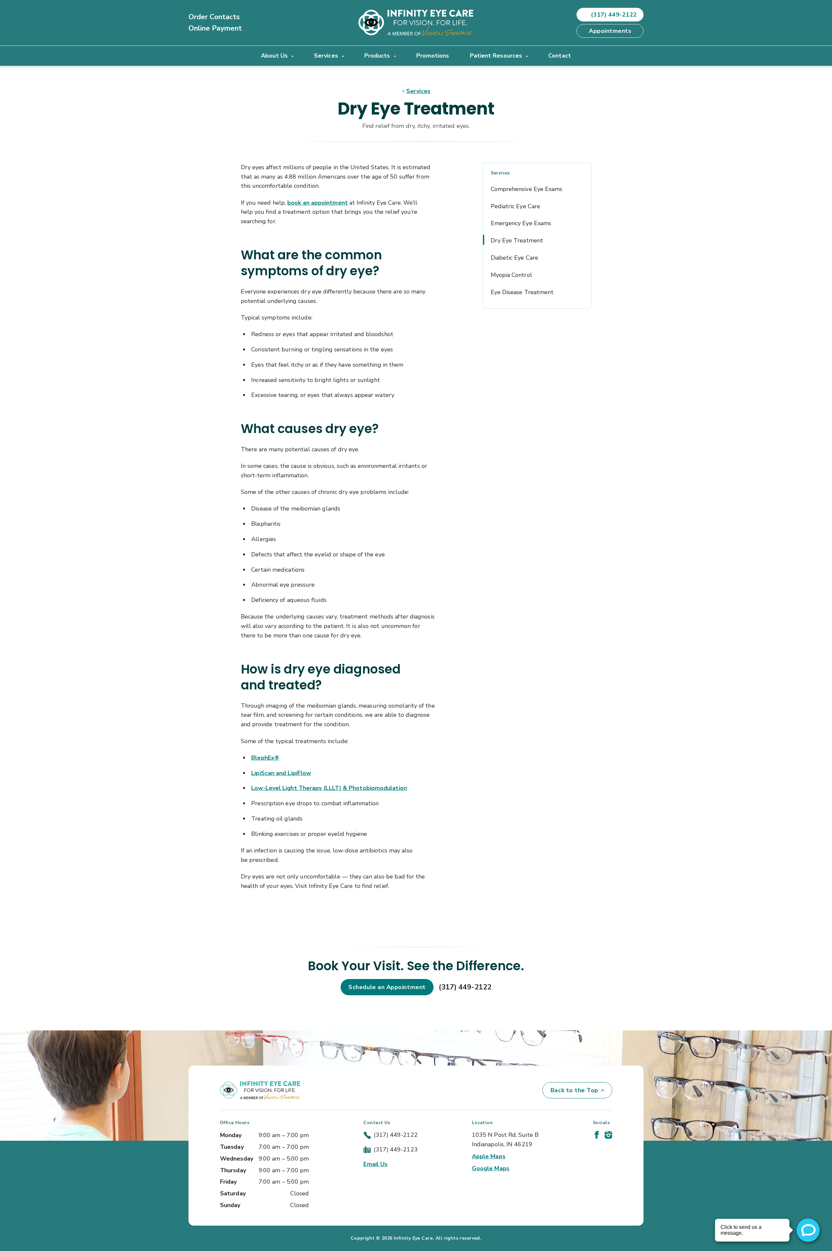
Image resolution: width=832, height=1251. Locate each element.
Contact (559, 56)
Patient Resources (497, 56)
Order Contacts (214, 17)
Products (378, 56)
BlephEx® (265, 758)
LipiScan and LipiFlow (281, 773)
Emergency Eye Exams (521, 223)
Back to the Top (574, 1090)
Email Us (375, 1164)
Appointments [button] (610, 31)
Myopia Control (511, 275)
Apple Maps (488, 1156)
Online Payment (215, 28)
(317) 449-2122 (465, 987)
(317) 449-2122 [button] (614, 15)
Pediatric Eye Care (515, 206)
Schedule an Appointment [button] (386, 987)
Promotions (432, 56)
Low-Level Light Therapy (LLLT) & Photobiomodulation (329, 788)
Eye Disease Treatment (522, 292)
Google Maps (490, 1168)
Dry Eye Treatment (517, 240)
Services (327, 56)
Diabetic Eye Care (515, 258)
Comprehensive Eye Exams (527, 189)
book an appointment (317, 203)
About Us (275, 56)
